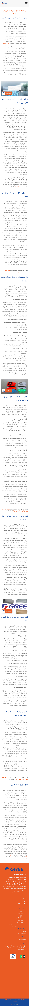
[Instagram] (24, 956)
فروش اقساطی (19, 913)
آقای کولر (23, 999)
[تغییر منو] (26, 3)
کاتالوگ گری (20, 917)
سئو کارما (11, 1004)
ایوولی (5, 999)
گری (12, 999)
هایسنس (14, 1001)
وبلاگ (21, 915)
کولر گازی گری (6, 43)
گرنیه (9, 999)
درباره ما (21, 911)
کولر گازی (17, 186)
